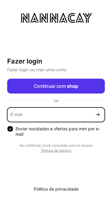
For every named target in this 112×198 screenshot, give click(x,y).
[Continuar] (98, 115)
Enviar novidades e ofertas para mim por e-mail (58, 131)
